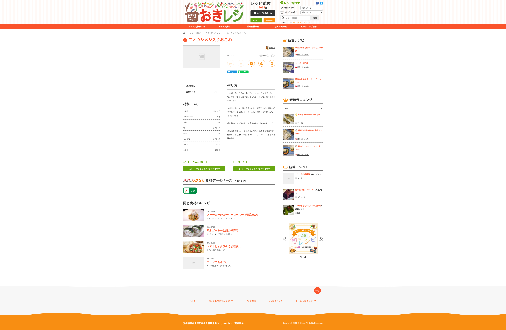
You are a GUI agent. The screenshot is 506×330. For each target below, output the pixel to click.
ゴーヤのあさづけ (217, 262)
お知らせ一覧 (281, 26)
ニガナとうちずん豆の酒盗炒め (308, 206)
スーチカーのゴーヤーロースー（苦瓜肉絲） (233, 214)
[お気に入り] (241, 63)
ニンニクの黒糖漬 (302, 174)
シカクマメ (296, 22)
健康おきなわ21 (303, 55)
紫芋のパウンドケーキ (304, 190)
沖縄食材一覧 (253, 26)
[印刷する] (272, 63)
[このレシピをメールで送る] (251, 63)
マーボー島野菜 (301, 63)
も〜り (299, 178)
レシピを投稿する (264, 13)
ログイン (256, 20)
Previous (285, 239)
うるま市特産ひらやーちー (309, 114)
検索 (315, 18)
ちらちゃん (301, 197)
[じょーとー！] (230, 63)
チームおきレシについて (306, 301)
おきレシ (272, 48)
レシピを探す (225, 26)
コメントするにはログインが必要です (254, 169)
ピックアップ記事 (309, 26)
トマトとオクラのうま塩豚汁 (224, 246)
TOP (317, 291)
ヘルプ (192, 301)
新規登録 (269, 20)
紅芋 (310, 22)
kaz (298, 213)
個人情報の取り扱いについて (221, 301)
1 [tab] (301, 257)
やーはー (301, 123)
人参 (193, 190)
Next (321, 239)
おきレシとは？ (275, 301)
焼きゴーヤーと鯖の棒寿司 (223, 230)
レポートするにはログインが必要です (204, 169)
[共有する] (261, 63)
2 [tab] (305, 257)
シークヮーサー (304, 22)
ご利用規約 (251, 301)
